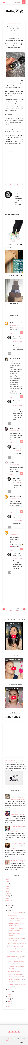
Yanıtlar (11, 333)
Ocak (9, 1003)
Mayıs (9, 994)
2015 (7, 1006)
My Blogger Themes (12, 1038)
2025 (7, 879)
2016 (7, 900)
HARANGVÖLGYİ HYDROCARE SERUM (17, 949)
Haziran (10, 992)
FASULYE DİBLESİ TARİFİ (13, 972)
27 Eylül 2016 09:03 (17, 482)
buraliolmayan (15, 496)
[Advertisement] (14, 170)
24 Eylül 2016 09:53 (14, 325)
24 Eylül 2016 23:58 (17, 341)
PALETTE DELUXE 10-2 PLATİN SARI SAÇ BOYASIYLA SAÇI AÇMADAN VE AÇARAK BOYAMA (19, 797)
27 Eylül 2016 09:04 (17, 520)
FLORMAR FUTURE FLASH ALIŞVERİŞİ (17, 984)
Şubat (9, 1001)
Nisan (9, 996)
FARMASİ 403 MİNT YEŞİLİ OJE (18, 861)
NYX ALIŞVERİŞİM (12, 915)
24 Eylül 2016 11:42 (14, 361)
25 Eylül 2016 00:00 (17, 405)
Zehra (12, 532)
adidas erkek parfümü (14, 23)
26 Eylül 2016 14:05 (14, 464)
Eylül (9, 910)
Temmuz (10, 989)
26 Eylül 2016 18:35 (14, 498)
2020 (7, 891)
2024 (7, 881)
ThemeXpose (5, 1040)
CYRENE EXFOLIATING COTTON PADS (17, 943)
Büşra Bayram (15, 428)
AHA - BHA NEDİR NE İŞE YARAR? (15, 946)
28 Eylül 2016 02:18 (14, 534)
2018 (7, 896)
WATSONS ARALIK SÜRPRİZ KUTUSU (15, 275)
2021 (7, 888)
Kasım (9, 905)
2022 (7, 886)
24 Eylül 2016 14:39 (14, 430)
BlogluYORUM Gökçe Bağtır (19, 194)
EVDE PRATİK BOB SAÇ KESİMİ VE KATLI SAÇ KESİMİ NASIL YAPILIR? (18, 846)
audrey (12, 462)
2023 (7, 884)
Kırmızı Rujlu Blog (16, 322)
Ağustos (10, 987)
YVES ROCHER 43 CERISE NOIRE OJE (16, 912)
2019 (7, 893)
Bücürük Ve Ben (15, 358)
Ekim (9, 908)
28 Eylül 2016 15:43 (17, 558)
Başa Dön (22, 1042)
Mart (9, 999)
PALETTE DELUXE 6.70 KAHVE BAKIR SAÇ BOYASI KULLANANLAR (18, 829)
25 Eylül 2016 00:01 (17, 450)
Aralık (9, 903)
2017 (7, 898)
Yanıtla (22, 332)
